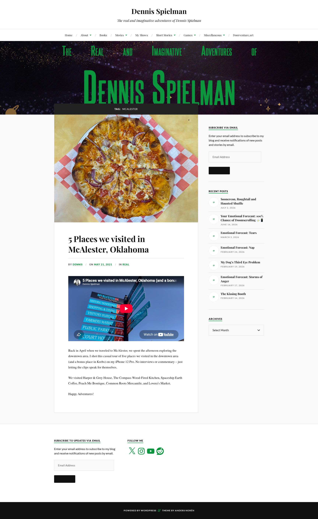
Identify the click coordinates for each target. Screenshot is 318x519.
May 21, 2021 (103, 264)
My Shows (141, 35)
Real (126, 264)
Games (188, 35)
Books (103, 35)
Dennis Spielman (159, 11)
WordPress (148, 510)
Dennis (78, 264)
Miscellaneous (213, 35)
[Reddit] (160, 451)
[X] (132, 451)
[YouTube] (150, 451)
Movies (119, 35)
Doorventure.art (243, 35)
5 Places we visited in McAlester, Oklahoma (108, 244)
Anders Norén (184, 510)
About (84, 35)
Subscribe (219, 170)
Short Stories (164, 35)
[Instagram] (141, 451)
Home (69, 35)
